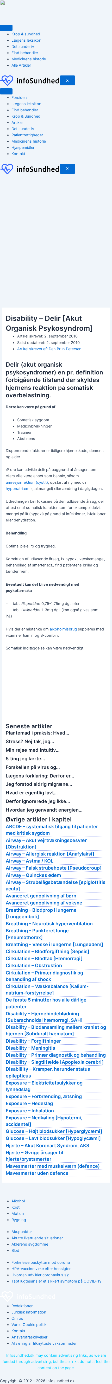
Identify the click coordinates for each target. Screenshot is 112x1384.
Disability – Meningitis (30, 1048)
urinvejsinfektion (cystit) (27, 482)
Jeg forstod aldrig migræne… (39, 784)
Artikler (17, 122)
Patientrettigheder (27, 135)
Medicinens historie (28, 59)
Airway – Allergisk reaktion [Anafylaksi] (50, 854)
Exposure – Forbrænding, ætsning (44, 1096)
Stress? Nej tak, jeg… (30, 741)
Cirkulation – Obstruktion (34, 965)
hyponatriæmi (18, 488)
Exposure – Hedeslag (29, 1103)
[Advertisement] (56, 234)
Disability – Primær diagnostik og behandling (56, 1055)
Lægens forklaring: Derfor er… (40, 776)
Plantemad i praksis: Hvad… (37, 733)
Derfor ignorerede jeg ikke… (38, 801)
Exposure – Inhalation (30, 1110)
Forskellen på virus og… (33, 767)
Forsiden (19, 97)
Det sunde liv (22, 46)
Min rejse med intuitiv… (33, 750)
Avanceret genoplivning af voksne (44, 902)
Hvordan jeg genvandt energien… (44, 810)
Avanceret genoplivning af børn (41, 895)
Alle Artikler (21, 65)
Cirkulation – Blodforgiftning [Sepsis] (47, 951)
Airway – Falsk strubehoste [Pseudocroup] (54, 868)
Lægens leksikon (26, 40)
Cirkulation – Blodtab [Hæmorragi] (44, 958)
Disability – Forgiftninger (33, 1041)
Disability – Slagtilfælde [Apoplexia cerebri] (55, 1062)
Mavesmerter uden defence (37, 1173)
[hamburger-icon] (6, 28)
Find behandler (24, 52)
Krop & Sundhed (25, 116)
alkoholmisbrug (63, 629)
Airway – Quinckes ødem (33, 875)
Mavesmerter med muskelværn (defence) (53, 1166)
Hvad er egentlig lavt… (32, 792)
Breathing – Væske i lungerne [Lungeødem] (54, 944)
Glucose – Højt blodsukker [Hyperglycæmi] (54, 1131)
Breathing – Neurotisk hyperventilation (49, 923)
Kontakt (18, 153)
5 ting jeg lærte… (25, 758)
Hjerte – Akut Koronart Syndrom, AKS (47, 1145)
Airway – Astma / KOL (29, 861)
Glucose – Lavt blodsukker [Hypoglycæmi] (53, 1138)
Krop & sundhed (25, 34)
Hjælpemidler (22, 147)
